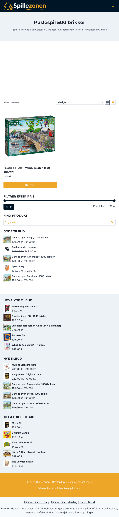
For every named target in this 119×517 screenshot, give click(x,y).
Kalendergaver (65, 29)
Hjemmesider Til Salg (36, 502)
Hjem (14, 29)
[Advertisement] (59, 72)
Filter (9, 206)
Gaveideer (51, 29)
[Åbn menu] (113, 5)
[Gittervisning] (107, 102)
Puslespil (79, 29)
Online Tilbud (87, 502)
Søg (112, 222)
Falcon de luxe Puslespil (31, 29)
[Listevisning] (113, 102)
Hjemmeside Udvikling (64, 502)
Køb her (30, 185)
